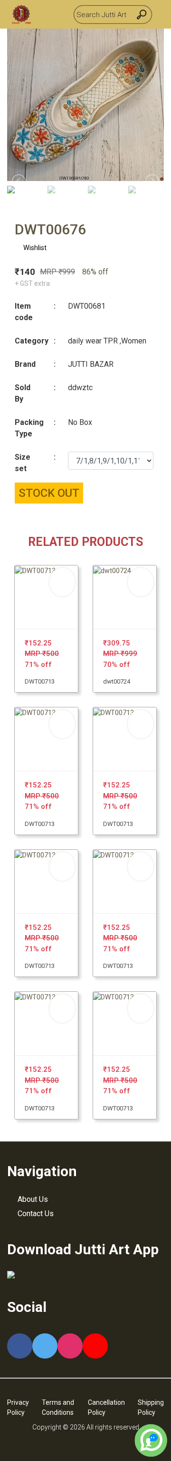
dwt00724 (116, 681)
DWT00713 (40, 681)
